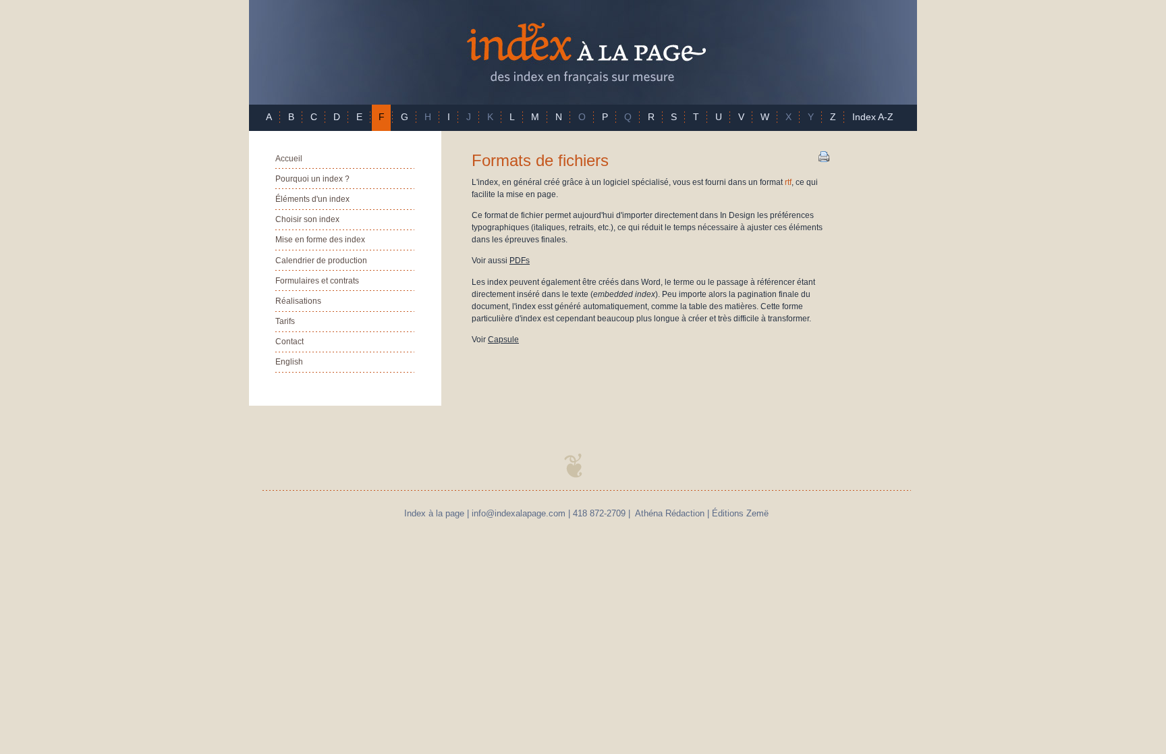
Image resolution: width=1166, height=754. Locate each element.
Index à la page (583, 52)
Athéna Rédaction (669, 513)
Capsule (503, 339)
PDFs (519, 260)
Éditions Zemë (740, 513)
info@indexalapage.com (518, 513)
